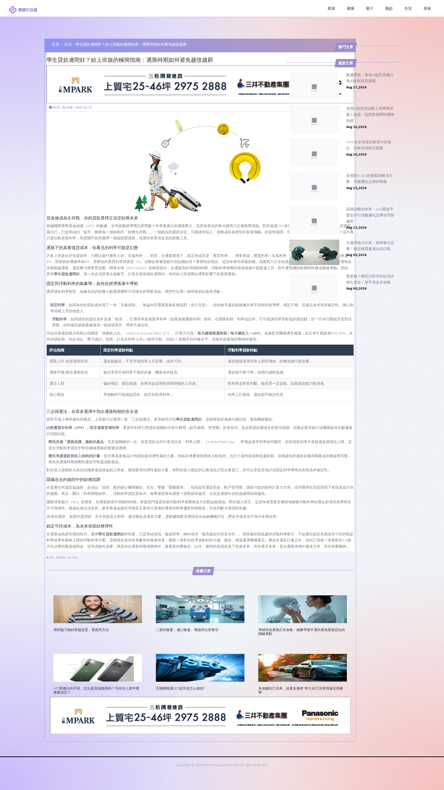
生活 (408, 8)
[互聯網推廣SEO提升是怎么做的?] (200, 667)
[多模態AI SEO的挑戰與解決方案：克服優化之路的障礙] (314, 186)
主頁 (55, 44)
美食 (427, 8)
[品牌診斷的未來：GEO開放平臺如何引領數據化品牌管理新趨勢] (314, 220)
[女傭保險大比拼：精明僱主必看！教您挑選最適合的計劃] (314, 254)
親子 (369, 8)
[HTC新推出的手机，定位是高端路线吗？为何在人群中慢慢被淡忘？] (97, 667)
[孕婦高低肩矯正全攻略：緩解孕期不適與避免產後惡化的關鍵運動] (302, 608)
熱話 (389, 8)
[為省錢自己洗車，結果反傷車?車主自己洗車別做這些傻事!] (302, 667)
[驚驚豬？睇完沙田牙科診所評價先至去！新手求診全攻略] (314, 287)
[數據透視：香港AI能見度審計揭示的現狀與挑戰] (314, 86)
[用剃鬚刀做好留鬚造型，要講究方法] (97, 608)
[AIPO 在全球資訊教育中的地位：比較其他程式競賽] (314, 153)
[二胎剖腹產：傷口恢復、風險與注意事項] (200, 608)
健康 (350, 8)
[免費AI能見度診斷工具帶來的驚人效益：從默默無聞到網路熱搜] (314, 119)
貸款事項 (60, 557)
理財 (51, 557)
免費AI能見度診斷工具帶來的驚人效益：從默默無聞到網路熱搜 (370, 114)
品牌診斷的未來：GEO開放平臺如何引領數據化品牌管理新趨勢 (370, 215)
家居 (331, 8)
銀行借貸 (72, 557)
